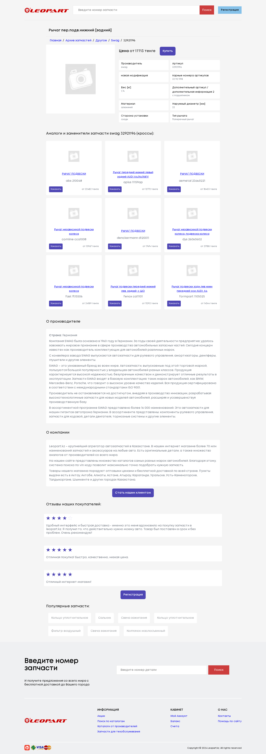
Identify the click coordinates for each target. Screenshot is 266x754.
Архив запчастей (78, 40)
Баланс (175, 721)
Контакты (224, 716)
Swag (115, 40)
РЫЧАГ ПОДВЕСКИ (74, 174)
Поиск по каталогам (111, 721)
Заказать (55, 189)
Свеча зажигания (134, 618)
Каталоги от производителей (117, 726)
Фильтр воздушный (66, 631)
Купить (168, 51)
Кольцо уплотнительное (69, 618)
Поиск (207, 10)
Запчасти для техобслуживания (118, 732)
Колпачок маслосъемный (146, 631)
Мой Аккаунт (178, 716)
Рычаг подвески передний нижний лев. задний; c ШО (133, 289)
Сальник (104, 618)
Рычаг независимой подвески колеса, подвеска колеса (192, 231)
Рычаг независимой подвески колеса (74, 231)
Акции (101, 716)
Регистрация (230, 10)
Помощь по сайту (230, 721)
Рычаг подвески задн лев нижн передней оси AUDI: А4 (192, 289)
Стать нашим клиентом (133, 492)
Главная (55, 40)
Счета (174, 726)
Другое (101, 40)
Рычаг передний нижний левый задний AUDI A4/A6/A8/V (133, 174)
